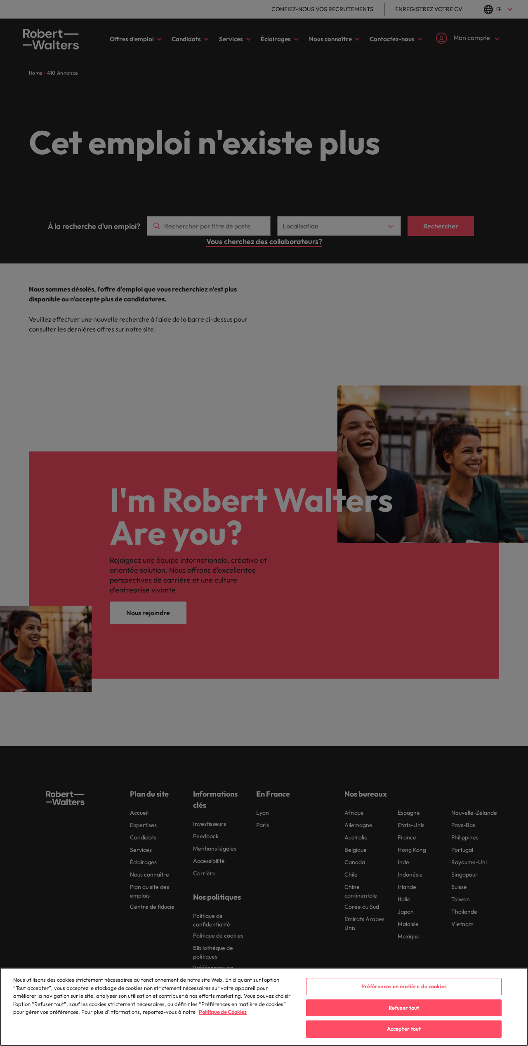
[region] (264, 1007)
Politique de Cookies (223, 1011)
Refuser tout (404, 1007)
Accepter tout (404, 1028)
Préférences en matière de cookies (404, 986)
